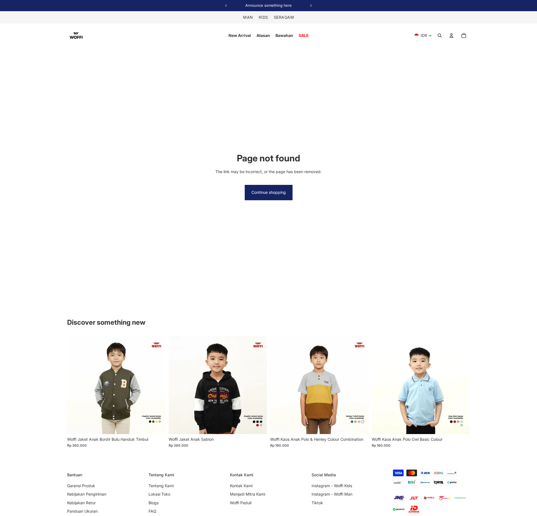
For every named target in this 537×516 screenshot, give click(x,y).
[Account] (451, 35)
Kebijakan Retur (81, 502)
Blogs (154, 502)
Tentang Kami (161, 485)
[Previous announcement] (226, 5)
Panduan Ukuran (82, 511)
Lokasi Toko (159, 494)
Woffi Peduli (240, 502)
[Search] (440, 35)
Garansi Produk (81, 485)
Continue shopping (268, 192)
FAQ (152, 511)
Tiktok (317, 502)
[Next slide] (157, 385)
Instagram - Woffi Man (332, 494)
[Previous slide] (75, 385)
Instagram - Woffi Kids (332, 485)
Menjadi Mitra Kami (247, 494)
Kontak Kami (241, 485)
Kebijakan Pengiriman (86, 494)
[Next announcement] (311, 5)
